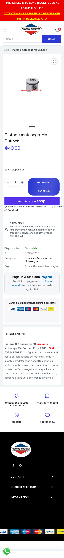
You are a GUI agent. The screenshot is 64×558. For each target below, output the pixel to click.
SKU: (7, 253)
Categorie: (10, 258)
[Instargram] (20, 465)
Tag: (6, 266)
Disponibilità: (11, 248)
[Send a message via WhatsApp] (7, 551)
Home (6, 49)
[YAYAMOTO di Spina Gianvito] (31, 30)
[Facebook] (13, 465)
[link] (54, 536)
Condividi (12, 210)
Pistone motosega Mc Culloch (25, 137)
